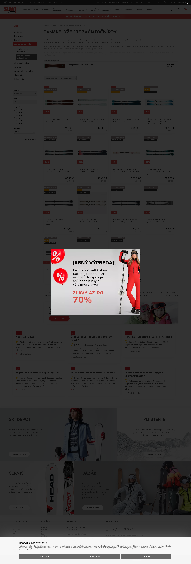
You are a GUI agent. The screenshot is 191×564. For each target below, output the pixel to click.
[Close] (187, 3)
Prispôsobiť (95, 557)
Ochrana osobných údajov (27, 550)
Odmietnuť (146, 557)
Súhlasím (44, 557)
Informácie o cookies (44, 550)
